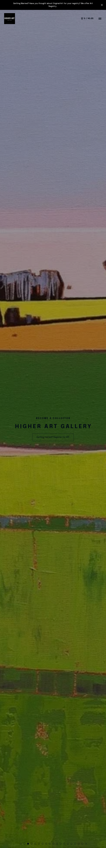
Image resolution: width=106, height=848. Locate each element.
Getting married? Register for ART (53, 437)
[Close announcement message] (102, 5)
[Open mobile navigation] (100, 18)
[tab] (21, 844)
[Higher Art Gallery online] (9, 18)
